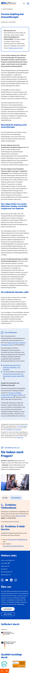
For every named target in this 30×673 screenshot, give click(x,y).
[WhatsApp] (16, 580)
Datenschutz (5, 575)
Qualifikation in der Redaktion (13, 429)
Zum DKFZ (4, 563)
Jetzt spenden (8, 609)
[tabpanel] (15, 525)
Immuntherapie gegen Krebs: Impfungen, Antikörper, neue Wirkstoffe (12, 367)
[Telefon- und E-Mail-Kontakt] (5, 671)
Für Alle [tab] (5, 497)
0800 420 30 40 (20, 516)
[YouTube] (7, 580)
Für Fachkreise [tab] (15, 497)
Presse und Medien (7, 560)
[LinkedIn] (11, 580)
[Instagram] (2, 580)
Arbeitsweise (19, 437)
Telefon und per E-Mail (16, 48)
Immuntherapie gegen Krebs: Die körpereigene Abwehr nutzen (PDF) (14, 375)
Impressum (4, 566)
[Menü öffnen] (28, 3)
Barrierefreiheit (5, 572)
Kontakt (3, 569)
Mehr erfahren (8, 614)
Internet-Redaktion (22, 426)
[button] (24, 3)
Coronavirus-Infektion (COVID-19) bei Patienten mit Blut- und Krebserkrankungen (13, 395)
